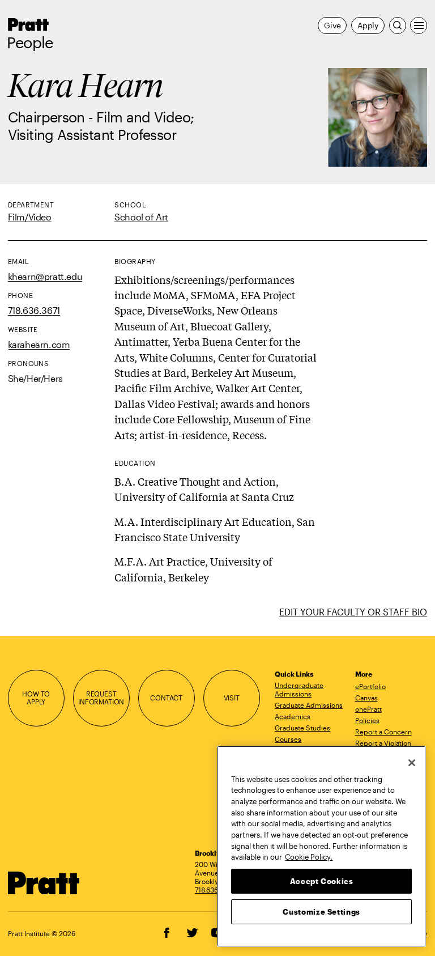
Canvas (366, 698)
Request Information (101, 698)
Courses (288, 739)
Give (332, 25)
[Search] (397, 25)
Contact (166, 698)
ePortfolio (370, 686)
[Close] (411, 762)
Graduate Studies (302, 728)
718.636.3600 (216, 890)
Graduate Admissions (309, 705)
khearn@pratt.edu (45, 276)
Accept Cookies (321, 881)
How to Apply (36, 698)
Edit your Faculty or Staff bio (353, 611)
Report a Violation (383, 743)
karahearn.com (39, 344)
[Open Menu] (418, 25)
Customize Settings (321, 911)
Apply (367, 25)
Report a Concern (383, 732)
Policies (367, 720)
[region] (321, 846)
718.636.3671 (34, 310)
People (30, 42)
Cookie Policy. (308, 856)
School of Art (141, 216)
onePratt (368, 709)
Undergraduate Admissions (299, 689)
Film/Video (30, 216)
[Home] (44, 883)
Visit (232, 698)
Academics (292, 716)
